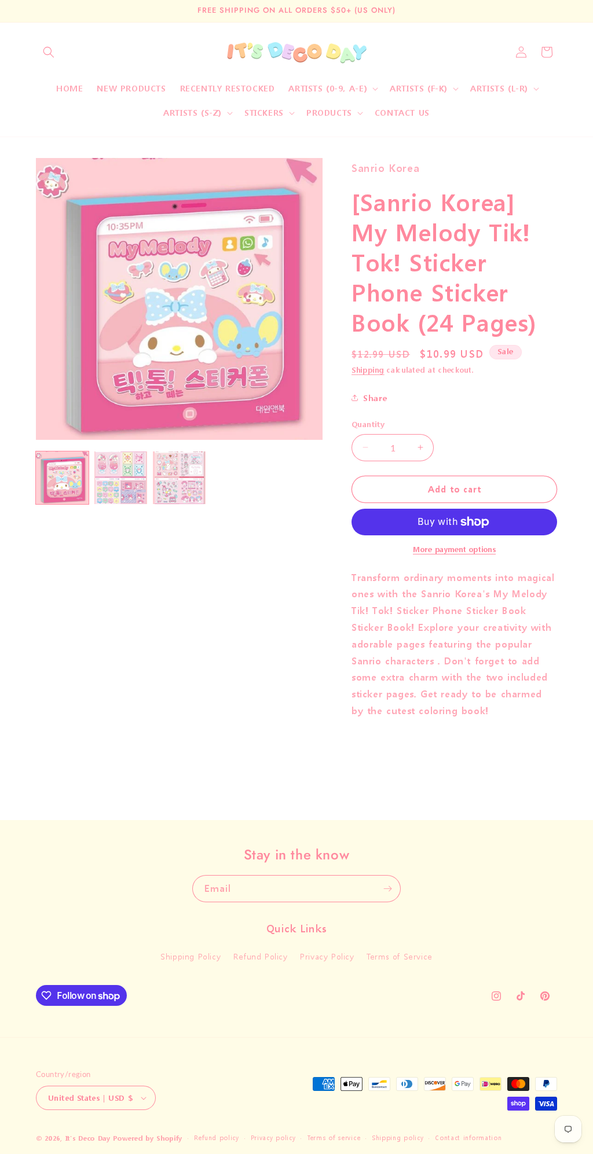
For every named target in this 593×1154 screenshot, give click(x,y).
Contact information (468, 1138)
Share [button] (375, 397)
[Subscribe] (387, 888)
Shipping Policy (190, 956)
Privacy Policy (327, 956)
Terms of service (333, 1138)
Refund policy (216, 1138)
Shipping (368, 370)
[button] (48, 52)
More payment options (454, 549)
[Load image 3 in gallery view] (179, 477)
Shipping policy (398, 1138)
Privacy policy (273, 1138)
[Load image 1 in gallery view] (62, 477)
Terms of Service (400, 956)
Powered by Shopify (147, 1138)
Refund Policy (260, 956)
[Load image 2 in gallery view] (120, 477)
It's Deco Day (88, 1138)
